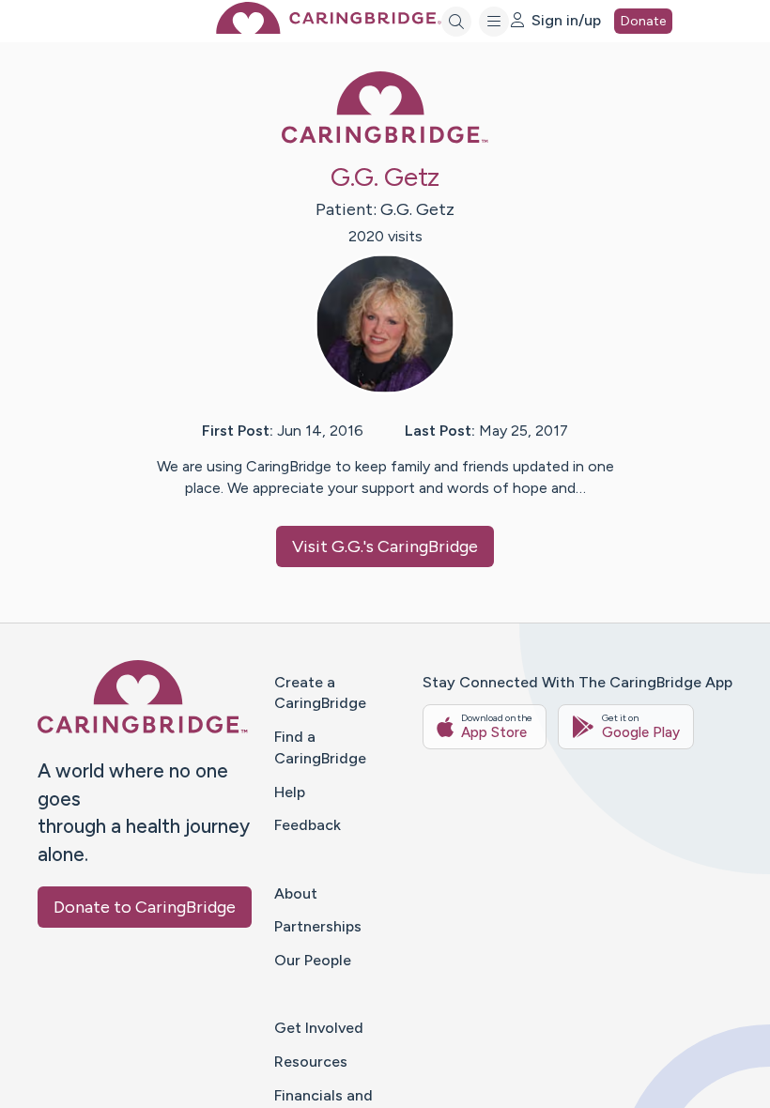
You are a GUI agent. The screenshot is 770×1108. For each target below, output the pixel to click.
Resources (310, 1061)
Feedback (307, 825)
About (295, 893)
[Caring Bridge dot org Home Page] (328, 29)
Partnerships (318, 926)
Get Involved (318, 1028)
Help (289, 792)
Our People (312, 960)
